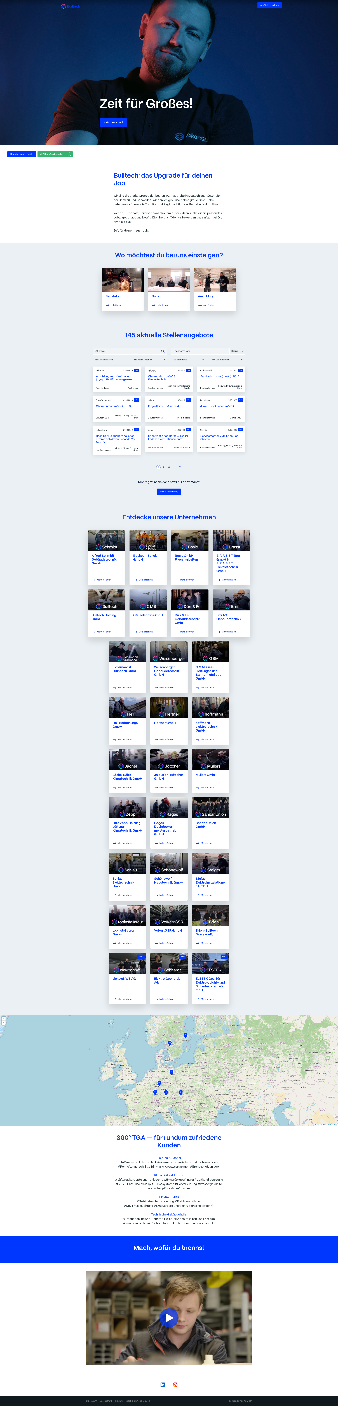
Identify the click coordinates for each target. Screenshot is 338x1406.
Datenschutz (106, 1401)
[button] (181, 1093)
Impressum (91, 1401)
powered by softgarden (240, 1401)
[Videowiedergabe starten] (169, 1317)
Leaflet (319, 1124)
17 (180, 467)
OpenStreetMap (331, 1124)
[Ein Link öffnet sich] (70, 6)
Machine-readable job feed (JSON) (132, 1401)
